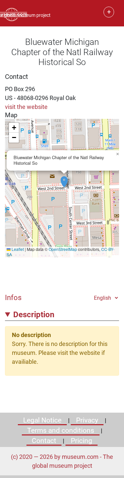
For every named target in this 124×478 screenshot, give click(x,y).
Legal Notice (42, 420)
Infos (13, 297)
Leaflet (17, 249)
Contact (44, 441)
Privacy (87, 420)
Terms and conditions (60, 430)
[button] (64, 178)
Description (33, 314)
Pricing (81, 441)
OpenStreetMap (63, 249)
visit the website (26, 106)
